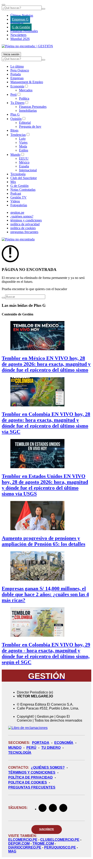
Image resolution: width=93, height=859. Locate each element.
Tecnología (18, 174)
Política (24, 98)
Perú (13, 94)
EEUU (24, 158)
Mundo (15, 154)
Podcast (15, 193)
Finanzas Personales (24, 31)
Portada (15, 74)
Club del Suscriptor (23, 178)
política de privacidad (25, 224)
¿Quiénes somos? (48, 767)
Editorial (25, 122)
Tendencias (18, 135)
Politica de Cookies (27, 782)
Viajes (23, 142)
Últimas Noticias (21, 15)
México (24, 162)
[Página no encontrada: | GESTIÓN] (27, 46)
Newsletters (18, 35)
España (24, 166)
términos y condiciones (26, 220)
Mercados (25, 90)
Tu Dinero (17, 103)
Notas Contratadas (22, 189)
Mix (13, 182)
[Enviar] (43, 9)
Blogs (14, 130)
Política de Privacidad (30, 777)
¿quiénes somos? (21, 216)
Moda (23, 146)
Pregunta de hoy (30, 126)
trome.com (43, 843)
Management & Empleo (26, 82)
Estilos (23, 150)
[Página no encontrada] (18, 239)
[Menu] (3, 4)
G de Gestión (21, 27)
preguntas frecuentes (24, 232)
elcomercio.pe (22, 840)
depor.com (19, 843)
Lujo (22, 138)
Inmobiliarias (28, 110)
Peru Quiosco (19, 70)
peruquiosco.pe (60, 847)
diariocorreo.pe (24, 847)
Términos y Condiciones (31, 772)
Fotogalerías (18, 205)
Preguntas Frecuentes (31, 787)
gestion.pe (17, 212)
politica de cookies (23, 228)
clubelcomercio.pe (59, 840)
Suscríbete (46, 829)
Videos (15, 201)
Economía (17, 86)
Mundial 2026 (20, 39)
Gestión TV (18, 197)
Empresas (17, 23)
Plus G (15, 114)
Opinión (16, 119)
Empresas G (20, 19)
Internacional (28, 170)
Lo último (17, 66)
